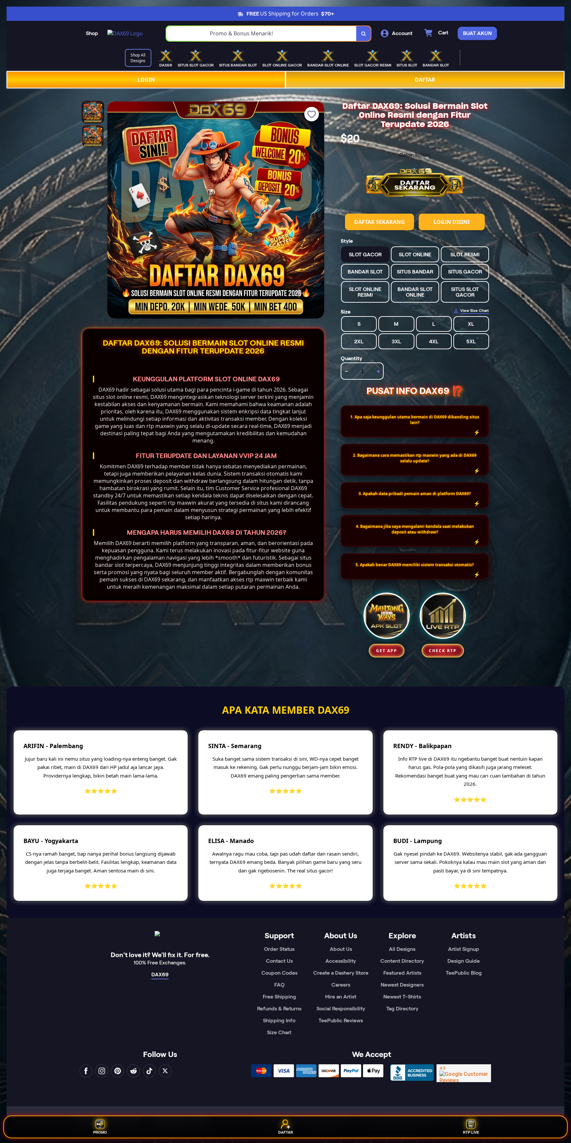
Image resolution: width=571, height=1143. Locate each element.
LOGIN (146, 79)
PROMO (100, 1133)
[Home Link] (125, 33)
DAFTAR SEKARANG (379, 222)
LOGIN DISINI (452, 222)
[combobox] (261, 33)
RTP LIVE (471, 1133)
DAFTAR (425, 79)
